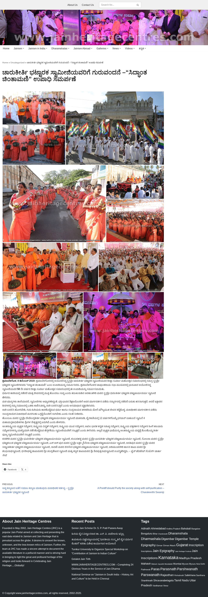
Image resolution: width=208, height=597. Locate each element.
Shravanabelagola (163, 580)
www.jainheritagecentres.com (32, 593)
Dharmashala (151, 539)
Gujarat (182, 545)
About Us (72, 5)
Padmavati (145, 569)
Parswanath (150, 575)
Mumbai (177, 563)
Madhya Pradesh (190, 558)
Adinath (145, 528)
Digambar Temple (187, 539)
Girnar (159, 545)
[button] (23, 48)
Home (6, 48)
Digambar (167, 539)
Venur (165, 586)
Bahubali (186, 528)
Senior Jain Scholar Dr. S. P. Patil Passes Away (97, 528)
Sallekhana (190, 575)
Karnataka (168, 557)
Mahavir (146, 563)
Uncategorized (18, 62)
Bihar (155, 534)
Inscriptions (146, 551)
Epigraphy (148, 545)
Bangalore (195, 529)
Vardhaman (158, 586)
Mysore (185, 564)
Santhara (200, 575)
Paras (155, 569)
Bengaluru (146, 533)
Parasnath (168, 569)
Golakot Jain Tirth (81, 559)
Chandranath (163, 534)
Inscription (196, 545)
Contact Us (88, 5)
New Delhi (200, 564)
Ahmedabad (158, 528)
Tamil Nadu (181, 580)
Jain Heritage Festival (183, 551)
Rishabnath (179, 575)
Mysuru (192, 564)
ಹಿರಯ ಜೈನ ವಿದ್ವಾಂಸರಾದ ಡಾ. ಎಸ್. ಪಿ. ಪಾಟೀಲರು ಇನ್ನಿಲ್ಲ (98, 533)
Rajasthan (167, 575)
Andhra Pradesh (173, 529)
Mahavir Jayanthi (157, 564)
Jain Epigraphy (164, 551)
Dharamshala (178, 533)
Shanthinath (147, 580)
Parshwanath (187, 569)
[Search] (137, 5)
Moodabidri (169, 564)
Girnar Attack (169, 545)
